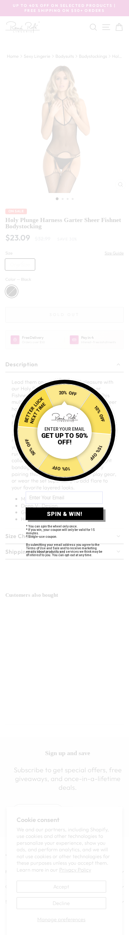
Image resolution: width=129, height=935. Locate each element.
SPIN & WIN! (64, 514)
